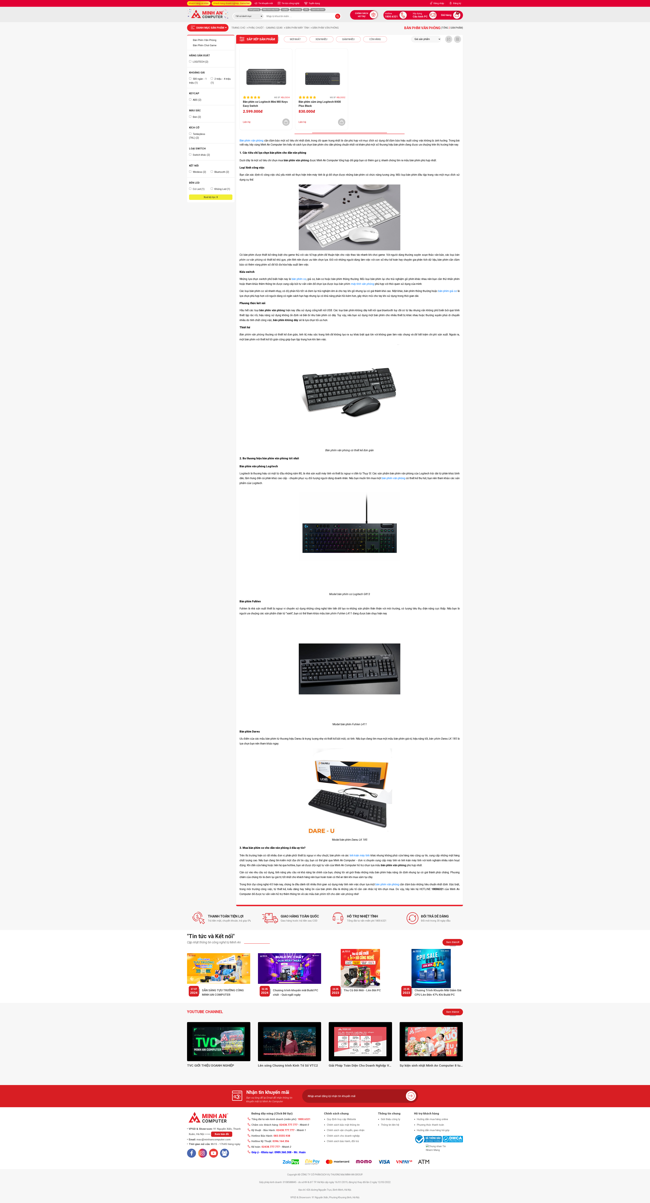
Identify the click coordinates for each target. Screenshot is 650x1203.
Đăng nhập (439, 3)
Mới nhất (295, 39)
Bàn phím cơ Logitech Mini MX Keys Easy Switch (265, 103)
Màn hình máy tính (270, 9)
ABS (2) (196, 99)
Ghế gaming (254, 9)
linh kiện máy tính (360, 855)
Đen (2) (196, 116)
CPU (306, 9)
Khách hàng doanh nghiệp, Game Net (231, 3)
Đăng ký (457, 3)
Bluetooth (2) (221, 171)
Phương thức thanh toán (430, 1124)
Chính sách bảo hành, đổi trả (343, 1141)
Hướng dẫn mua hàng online (432, 1119)
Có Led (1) (198, 189)
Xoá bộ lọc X (211, 197)
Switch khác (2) (201, 154)
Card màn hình (318, 9)
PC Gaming (296, 9)
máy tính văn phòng (362, 284)
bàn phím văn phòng (393, 478)
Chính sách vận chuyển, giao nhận (345, 1130)
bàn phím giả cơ (447, 291)
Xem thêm (452, 942)
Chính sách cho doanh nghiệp (343, 1135)
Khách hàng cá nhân (199, 3)
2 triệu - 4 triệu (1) (221, 80)
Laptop (285, 9)
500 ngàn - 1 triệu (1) (198, 80)
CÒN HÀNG (375, 39)
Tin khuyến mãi (265, 3)
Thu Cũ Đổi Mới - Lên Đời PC (362, 990)
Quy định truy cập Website (341, 1119)
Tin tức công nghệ (290, 3)
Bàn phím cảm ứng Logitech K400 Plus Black (320, 103)
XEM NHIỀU (321, 39)
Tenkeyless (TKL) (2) (197, 136)
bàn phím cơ (299, 279)
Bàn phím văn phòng (251, 140)
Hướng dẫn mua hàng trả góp (433, 1130)
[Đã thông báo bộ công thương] (428, 1139)
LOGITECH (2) (200, 61)
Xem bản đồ (222, 1134)
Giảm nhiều (348, 39)
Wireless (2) (199, 171)
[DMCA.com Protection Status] (452, 1139)
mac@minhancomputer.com (214, 1139)
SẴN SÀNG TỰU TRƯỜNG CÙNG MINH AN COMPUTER (223, 992)
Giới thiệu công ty (390, 1119)
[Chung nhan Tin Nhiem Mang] (438, 1148)
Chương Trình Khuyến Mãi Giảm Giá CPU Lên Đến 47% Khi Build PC (438, 992)
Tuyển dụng (314, 3)
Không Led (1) (222, 189)
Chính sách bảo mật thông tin (343, 1124)
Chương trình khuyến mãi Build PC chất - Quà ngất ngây (295, 992)
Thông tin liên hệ (390, 1124)
